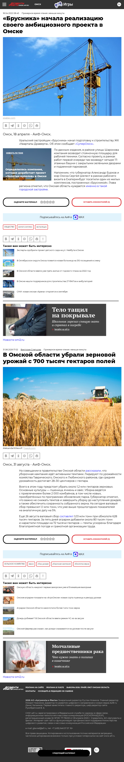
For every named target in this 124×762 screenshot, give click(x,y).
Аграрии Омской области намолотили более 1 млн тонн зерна (48, 608)
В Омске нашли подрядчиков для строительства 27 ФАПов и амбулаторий (54, 281)
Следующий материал (63, 753)
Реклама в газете (55, 687)
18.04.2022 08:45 (11, 13)
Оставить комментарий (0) (96, 202)
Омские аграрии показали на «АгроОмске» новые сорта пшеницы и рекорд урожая (59, 597)
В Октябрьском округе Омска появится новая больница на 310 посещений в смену (58, 260)
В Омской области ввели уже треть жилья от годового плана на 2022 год (54, 271)
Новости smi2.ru (13, 339)
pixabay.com (9, 118)
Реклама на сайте (35, 687)
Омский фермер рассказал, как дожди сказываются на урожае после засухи (55, 628)
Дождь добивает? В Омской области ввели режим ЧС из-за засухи (50, 618)
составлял (66, 516)
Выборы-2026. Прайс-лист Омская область (88, 687)
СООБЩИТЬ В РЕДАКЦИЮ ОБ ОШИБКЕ (55, 691)
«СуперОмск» (84, 143)
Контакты (30, 691)
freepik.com (30, 448)
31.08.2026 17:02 (10, 349)
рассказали (93, 470)
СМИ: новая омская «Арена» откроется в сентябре (42, 291)
